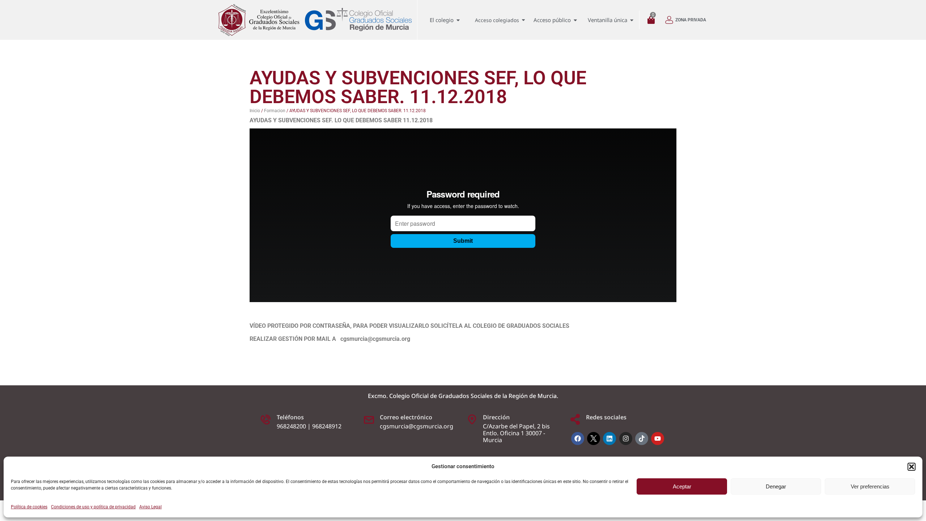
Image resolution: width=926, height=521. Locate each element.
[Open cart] (652, 20)
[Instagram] (625, 438)
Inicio (255, 110)
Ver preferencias (870, 486)
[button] (911, 466)
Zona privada (690, 19)
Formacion (274, 110)
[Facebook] (577, 438)
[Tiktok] (641, 438)
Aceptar (682, 486)
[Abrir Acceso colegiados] (523, 20)
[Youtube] (657, 438)
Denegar (776, 486)
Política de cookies (29, 506)
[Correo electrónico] (369, 419)
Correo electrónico (406, 417)
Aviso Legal (150, 506)
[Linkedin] (609, 438)
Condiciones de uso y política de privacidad (93, 506)
